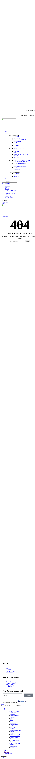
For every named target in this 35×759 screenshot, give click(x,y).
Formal (7, 189)
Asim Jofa (7, 186)
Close (2, 704)
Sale (6, 194)
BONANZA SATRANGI (20, 139)
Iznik (11, 725)
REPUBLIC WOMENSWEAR (22, 160)
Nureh (12, 731)
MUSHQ (16, 153)
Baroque (12, 714)
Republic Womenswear (16, 734)
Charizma (12, 717)
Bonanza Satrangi (15, 715)
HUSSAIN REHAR (19, 148)
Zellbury (12, 741)
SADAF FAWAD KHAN (20, 161)
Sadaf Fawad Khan (10, 193)
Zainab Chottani (9, 197)
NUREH (16, 155)
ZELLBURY (17, 169)
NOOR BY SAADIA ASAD (21, 154)
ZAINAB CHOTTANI (20, 166)
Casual (12, 744)
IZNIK (15, 150)
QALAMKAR (17, 157)
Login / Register (8, 753)
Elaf (11, 718)
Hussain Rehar (14, 724)
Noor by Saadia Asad (10, 190)
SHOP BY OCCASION (13, 743)
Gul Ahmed (13, 723)
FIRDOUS (16, 145)
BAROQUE (17, 138)
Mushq (12, 728)
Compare (6, 752)
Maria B (12, 727)
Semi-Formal (8, 196)
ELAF (15, 142)
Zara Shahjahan (14, 737)
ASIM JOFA (17, 136)
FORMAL (16, 176)
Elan (6, 187)
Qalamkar (7, 191)
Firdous (12, 721)
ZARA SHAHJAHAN (20, 163)
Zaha (11, 739)
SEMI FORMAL (18, 175)
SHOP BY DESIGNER (13, 711)
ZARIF (16, 167)
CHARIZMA (17, 141)
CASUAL (16, 173)
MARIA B (16, 151)
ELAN (15, 144)
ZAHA (15, 164)
